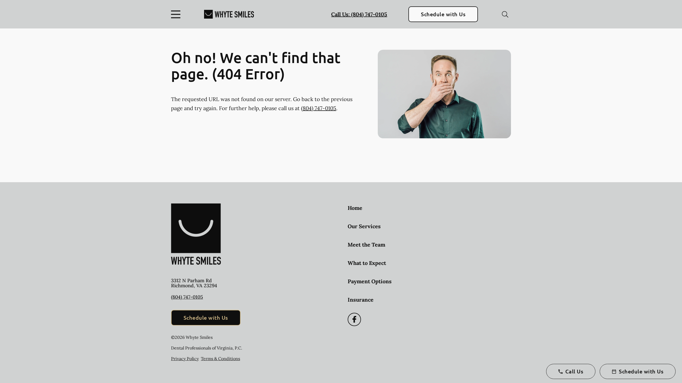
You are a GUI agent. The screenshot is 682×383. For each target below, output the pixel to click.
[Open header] (177, 14)
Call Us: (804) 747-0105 (359, 14)
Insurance (361, 299)
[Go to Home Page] (229, 14)
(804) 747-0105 (318, 108)
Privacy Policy (185, 358)
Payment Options (370, 281)
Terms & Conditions (220, 358)
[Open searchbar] (505, 14)
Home (355, 208)
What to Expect (367, 263)
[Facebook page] (354, 319)
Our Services (364, 226)
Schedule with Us (443, 14)
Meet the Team (366, 244)
